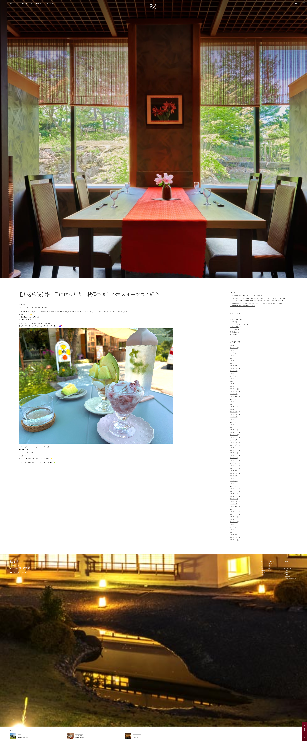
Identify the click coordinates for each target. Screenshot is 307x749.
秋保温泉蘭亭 (59, 408)
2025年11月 (233, 464)
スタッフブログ (26, 403)
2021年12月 (233, 567)
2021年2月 (233, 592)
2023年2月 (233, 533)
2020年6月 (233, 613)
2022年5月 (233, 554)
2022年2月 (233, 562)
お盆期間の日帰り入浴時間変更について (242, 402)
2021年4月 (233, 587)
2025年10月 (233, 467)
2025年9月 (233, 469)
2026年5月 (233, 449)
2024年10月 (233, 492)
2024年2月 (233, 503)
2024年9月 (233, 495)
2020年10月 (233, 602)
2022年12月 (233, 536)
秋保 (46, 408)
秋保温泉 (78, 408)
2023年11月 (233, 510)
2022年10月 (233, 541)
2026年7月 (233, 444)
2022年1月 (233, 564)
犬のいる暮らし (98, 408)
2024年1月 (233, 505)
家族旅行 (52, 408)
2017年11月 (233, 633)
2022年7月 (233, 549)
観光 (69, 408)
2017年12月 (233, 631)
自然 (73, 408)
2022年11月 (233, 538)
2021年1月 (233, 595)
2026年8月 (233, 441)
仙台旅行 (106, 408)
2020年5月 (233, 615)
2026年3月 (233, 454)
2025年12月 (233, 462)
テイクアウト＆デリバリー (238, 420)
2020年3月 (233, 620)
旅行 (35, 408)
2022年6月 (233, 551)
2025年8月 (233, 472)
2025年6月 (233, 477)
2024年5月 (233, 498)
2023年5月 (233, 526)
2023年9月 (233, 515)
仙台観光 (113, 408)
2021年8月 (233, 577)
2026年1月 (233, 459)
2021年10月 (233, 572)
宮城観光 (30, 408)
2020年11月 (233, 600)
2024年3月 (233, 500)
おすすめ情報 (36, 403)
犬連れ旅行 (119, 408)
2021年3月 (233, 590)
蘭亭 (66, 408)
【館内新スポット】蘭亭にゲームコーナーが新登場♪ (246, 392)
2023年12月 (233, 508)
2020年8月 (233, 608)
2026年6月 (233, 446)
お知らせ (233, 418)
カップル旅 (41, 408)
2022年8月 (233, 546)
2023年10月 (233, 513)
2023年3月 (233, 531)
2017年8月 (233, 636)
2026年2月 (233, 457)
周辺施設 (44, 403)
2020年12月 (233, 597)
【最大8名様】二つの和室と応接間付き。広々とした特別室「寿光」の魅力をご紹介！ (256, 399)
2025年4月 (233, 482)
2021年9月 (233, 574)
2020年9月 (233, 605)
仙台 (83, 408)
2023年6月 (233, 523)
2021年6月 (233, 582)
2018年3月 (233, 625)
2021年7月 (233, 579)
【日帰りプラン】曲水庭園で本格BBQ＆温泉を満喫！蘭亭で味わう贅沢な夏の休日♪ (256, 397)
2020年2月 (233, 623)
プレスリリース (235, 413)
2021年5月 (233, 585)
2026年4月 (233, 451)
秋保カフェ (88, 408)
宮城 (125, 408)
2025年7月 (233, 475)
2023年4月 (233, 528)
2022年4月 (233, 556)
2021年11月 (233, 569)
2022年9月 (233, 544)
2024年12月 (233, 487)
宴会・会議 (233, 425)
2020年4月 (233, 618)
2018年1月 (233, 628)
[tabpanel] (153, 187)
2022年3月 (233, 559)
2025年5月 (233, 480)
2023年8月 (233, 518)
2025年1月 (233, 485)
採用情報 (233, 431)
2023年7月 (233, 521)
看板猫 (25, 408)
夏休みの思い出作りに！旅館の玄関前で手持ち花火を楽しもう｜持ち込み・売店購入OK (257, 394)
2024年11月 (233, 490)
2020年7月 (233, 610)
